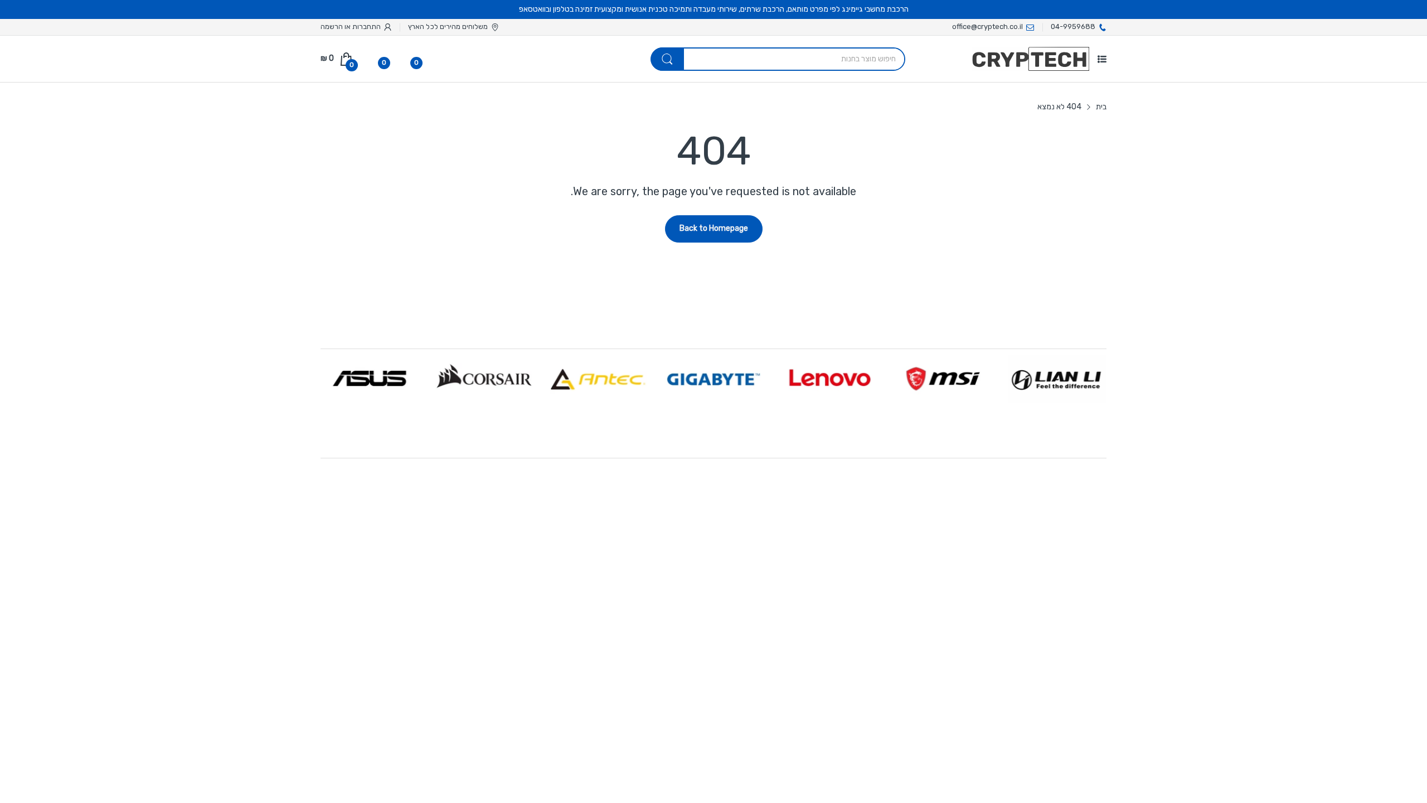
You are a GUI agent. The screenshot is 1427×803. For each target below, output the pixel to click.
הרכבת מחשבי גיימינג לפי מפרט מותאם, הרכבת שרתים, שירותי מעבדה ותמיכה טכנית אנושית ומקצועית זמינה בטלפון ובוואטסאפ (714, 9)
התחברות (366, 26)
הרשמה (332, 26)
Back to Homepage (713, 228)
